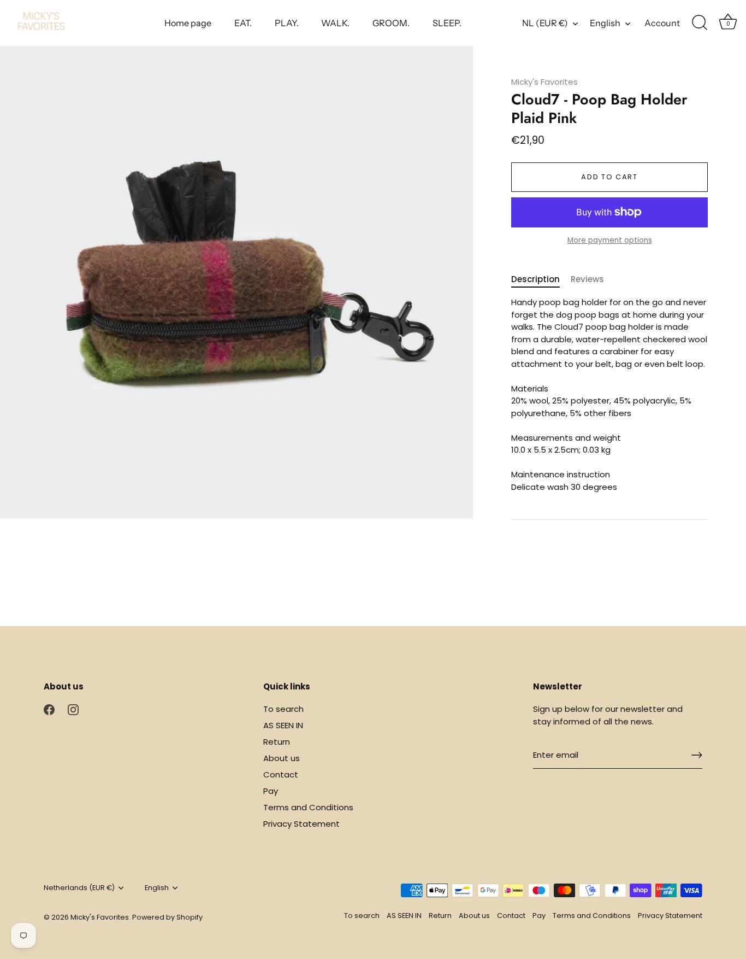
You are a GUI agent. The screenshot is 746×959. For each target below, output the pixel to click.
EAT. (243, 22)
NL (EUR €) (545, 22)
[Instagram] (73, 709)
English (605, 22)
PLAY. (287, 22)
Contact (280, 774)
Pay (270, 791)
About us (281, 758)
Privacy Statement (301, 823)
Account (662, 22)
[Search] (700, 23)
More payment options (609, 240)
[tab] (541, 279)
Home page (187, 22)
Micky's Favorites (544, 81)
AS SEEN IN (283, 725)
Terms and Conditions (308, 807)
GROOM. (391, 22)
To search (283, 709)
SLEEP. (447, 22)
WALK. (335, 22)
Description (535, 279)
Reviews (587, 279)
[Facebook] (49, 709)
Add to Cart (609, 177)
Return (276, 741)
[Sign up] (696, 755)
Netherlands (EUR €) (79, 888)
